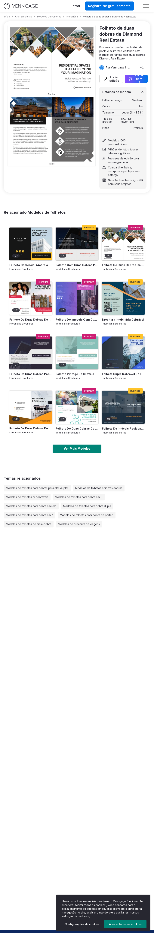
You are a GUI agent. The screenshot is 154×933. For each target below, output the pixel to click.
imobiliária (72, 16)
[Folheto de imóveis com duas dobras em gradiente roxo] (77, 298)
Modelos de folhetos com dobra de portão (86, 515)
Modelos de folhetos (49, 16)
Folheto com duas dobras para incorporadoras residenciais (77, 265)
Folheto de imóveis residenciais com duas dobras (123, 428)
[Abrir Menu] (146, 6)
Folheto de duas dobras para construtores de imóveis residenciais (30, 374)
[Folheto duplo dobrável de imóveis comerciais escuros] (123, 353)
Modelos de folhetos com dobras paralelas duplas (37, 488)
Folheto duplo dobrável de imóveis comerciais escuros (123, 374)
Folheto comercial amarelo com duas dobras (30, 265)
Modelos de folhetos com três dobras (98, 488)
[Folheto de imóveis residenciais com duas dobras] (123, 407)
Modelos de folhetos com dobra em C (78, 497)
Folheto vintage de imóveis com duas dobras (77, 374)
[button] (111, 79)
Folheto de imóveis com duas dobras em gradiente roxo (77, 319)
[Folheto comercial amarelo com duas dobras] (30, 244)
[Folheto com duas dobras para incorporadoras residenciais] (77, 244)
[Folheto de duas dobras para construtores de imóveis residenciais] (30, 353)
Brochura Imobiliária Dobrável (123, 319)
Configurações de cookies (82, 924)
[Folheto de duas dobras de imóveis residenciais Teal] (77, 407)
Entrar (75, 6)
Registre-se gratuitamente (109, 6)
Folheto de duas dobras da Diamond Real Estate (123, 265)
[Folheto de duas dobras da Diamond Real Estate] (123, 244)
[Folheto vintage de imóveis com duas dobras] (77, 353)
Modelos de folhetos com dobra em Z (29, 515)
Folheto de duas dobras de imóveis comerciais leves (30, 428)
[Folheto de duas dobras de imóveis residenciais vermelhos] (30, 298)
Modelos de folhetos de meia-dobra (28, 524)
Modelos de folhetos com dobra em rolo (31, 506)
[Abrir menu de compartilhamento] (142, 67)
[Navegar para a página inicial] (21, 6)
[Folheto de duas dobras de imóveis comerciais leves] (30, 407)
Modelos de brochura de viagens (79, 524)
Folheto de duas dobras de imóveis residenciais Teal (77, 428)
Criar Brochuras (23, 16)
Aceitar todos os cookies (125, 924)
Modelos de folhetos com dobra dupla (87, 506)
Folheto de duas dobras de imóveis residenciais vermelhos (30, 319)
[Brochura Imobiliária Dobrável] (123, 298)
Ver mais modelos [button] (77, 448)
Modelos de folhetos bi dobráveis (27, 497)
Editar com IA (139, 79)
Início (7, 16)
